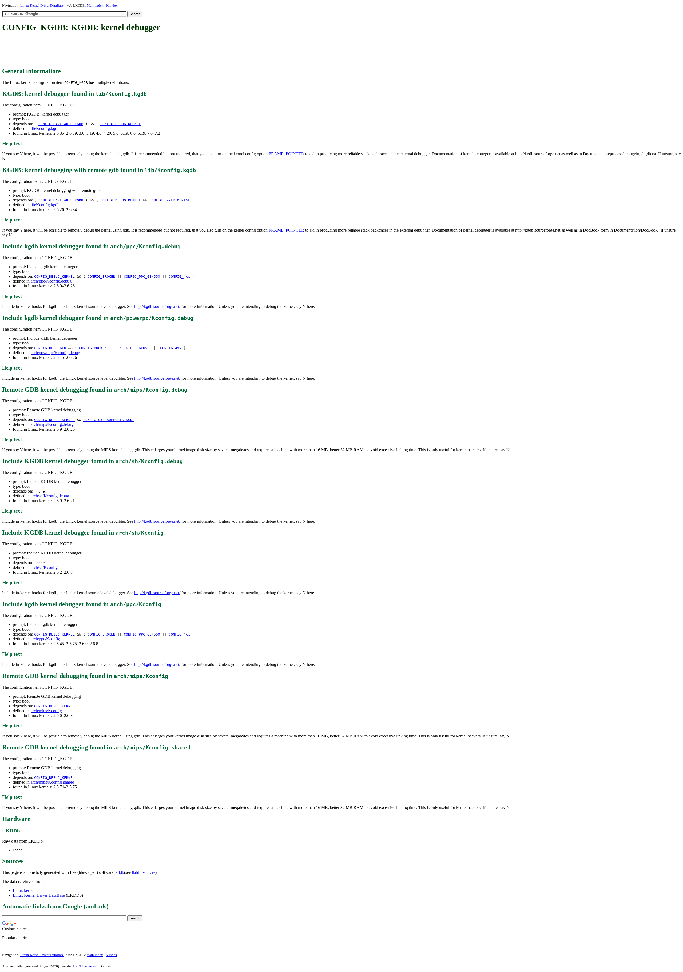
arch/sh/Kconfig (44, 567)
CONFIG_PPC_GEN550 (142, 277)
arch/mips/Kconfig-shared (52, 782)
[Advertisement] (99, 50)
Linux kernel (23, 890)
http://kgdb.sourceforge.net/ (157, 306)
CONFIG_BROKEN (101, 277)
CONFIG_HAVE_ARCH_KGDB (60, 124)
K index (112, 5)
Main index (95, 5)
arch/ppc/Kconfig (45, 639)
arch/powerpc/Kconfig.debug (55, 352)
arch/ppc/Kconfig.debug (51, 281)
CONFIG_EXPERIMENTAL (169, 200)
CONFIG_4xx (179, 277)
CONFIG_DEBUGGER (50, 348)
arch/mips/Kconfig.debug (52, 424)
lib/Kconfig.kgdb (45, 128)
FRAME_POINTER (286, 154)
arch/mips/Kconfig (46, 710)
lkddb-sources (143, 872)
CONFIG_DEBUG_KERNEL (120, 124)
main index (95, 955)
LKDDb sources (84, 966)
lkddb (119, 872)
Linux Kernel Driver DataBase (42, 5)
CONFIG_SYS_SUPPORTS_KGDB (108, 420)
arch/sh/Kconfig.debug (50, 496)
